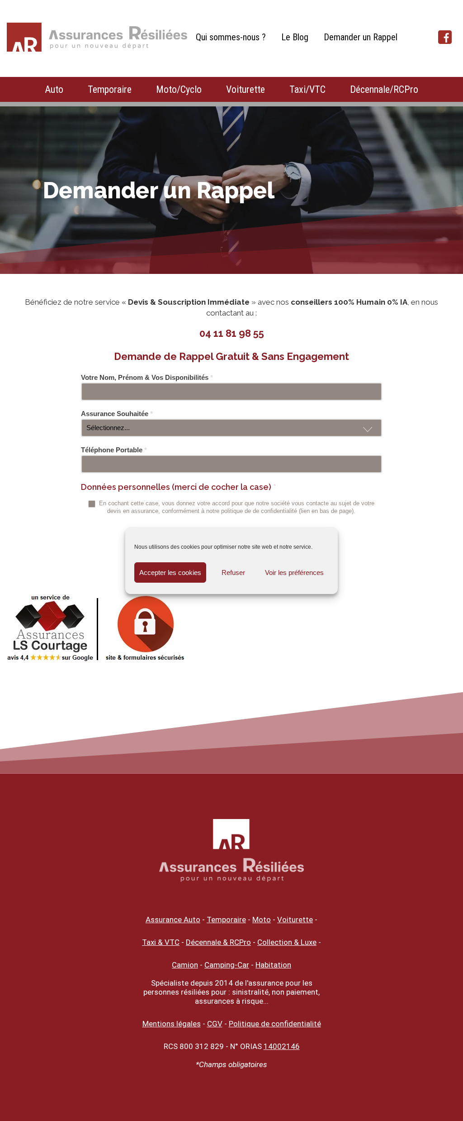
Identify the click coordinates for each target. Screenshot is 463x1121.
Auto (54, 89)
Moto (261, 919)
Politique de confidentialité (275, 1023)
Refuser (233, 572)
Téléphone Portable (114, 450)
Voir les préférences (294, 572)
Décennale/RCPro (384, 89)
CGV (214, 1023)
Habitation (273, 964)
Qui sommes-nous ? (231, 37)
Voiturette (245, 89)
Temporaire (110, 89)
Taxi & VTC (161, 942)
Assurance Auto (173, 919)
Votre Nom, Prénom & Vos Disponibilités (147, 377)
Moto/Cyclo (179, 89)
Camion (185, 964)
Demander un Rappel (360, 37)
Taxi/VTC (307, 89)
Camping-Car (226, 964)
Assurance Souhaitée (117, 413)
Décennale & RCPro (218, 942)
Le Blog (294, 37)
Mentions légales (171, 1023)
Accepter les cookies (170, 572)
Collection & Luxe (287, 942)
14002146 (282, 1046)
